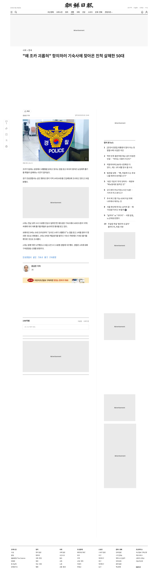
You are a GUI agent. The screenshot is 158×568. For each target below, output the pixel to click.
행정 (37, 567)
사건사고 (62, 555)
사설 (12, 552)
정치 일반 (38, 552)
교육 (61, 561)
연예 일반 (119, 552)
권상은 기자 (26, 115)
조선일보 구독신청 (141, 552)
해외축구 (101, 564)
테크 (78, 555)
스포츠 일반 (102, 552)
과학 (78, 558)
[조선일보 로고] (79, 5)
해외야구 (101, 558)
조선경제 (80, 549)
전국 (30, 50)
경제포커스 (14, 567)
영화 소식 (119, 558)
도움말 (80, 321)
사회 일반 (62, 552)
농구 (100, 567)
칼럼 (12, 555)
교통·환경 (63, 567)
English (136, 7)
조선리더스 (139, 549)
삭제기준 (86, 321)
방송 (121, 555)
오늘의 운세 (139, 561)
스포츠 (101, 549)
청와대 (38, 555)
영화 (119, 567)
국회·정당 (39, 558)
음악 (123, 558)
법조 (61, 558)
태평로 (13, 561)
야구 (100, 555)
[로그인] (146, 12)
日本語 (141, 7)
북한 (37, 561)
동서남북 (13, 564)
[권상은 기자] (26, 268)
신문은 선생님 (140, 558)
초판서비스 (139, 555)
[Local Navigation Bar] (11, 12)
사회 (24, 50)
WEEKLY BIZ (81, 552)
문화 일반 (119, 564)
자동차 (79, 564)
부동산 (79, 567)
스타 (117, 555)
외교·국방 (39, 564)
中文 (146, 7)
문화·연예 (119, 549)
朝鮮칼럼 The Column (18, 558)
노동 (61, 564)
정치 (37, 549)
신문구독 (129, 7)
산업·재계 (80, 561)
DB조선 (138, 567)
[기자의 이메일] (32, 270)
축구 (100, 561)
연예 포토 (119, 561)
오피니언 (13, 549)
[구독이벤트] (56, 280)
